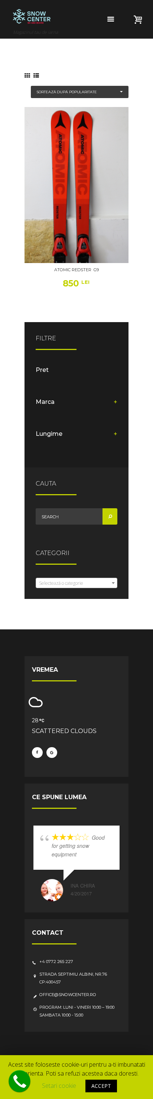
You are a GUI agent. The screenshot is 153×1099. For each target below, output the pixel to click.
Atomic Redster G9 (76, 269)
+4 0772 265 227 (56, 961)
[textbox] (76, 583)
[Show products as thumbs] (27, 75)
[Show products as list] (36, 75)
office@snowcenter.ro (67, 994)
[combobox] (76, 583)
